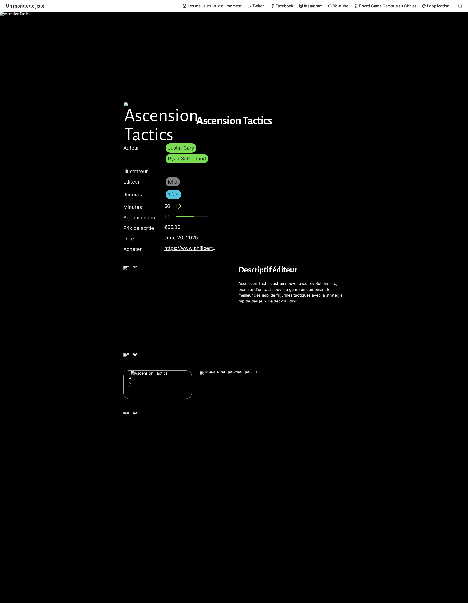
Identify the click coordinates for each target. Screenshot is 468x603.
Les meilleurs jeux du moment (215, 5)
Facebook (284, 5)
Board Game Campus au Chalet (387, 5)
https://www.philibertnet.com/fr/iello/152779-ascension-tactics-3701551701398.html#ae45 (191, 248)
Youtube (340, 5)
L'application (438, 5)
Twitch (258, 5)
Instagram (313, 5)
